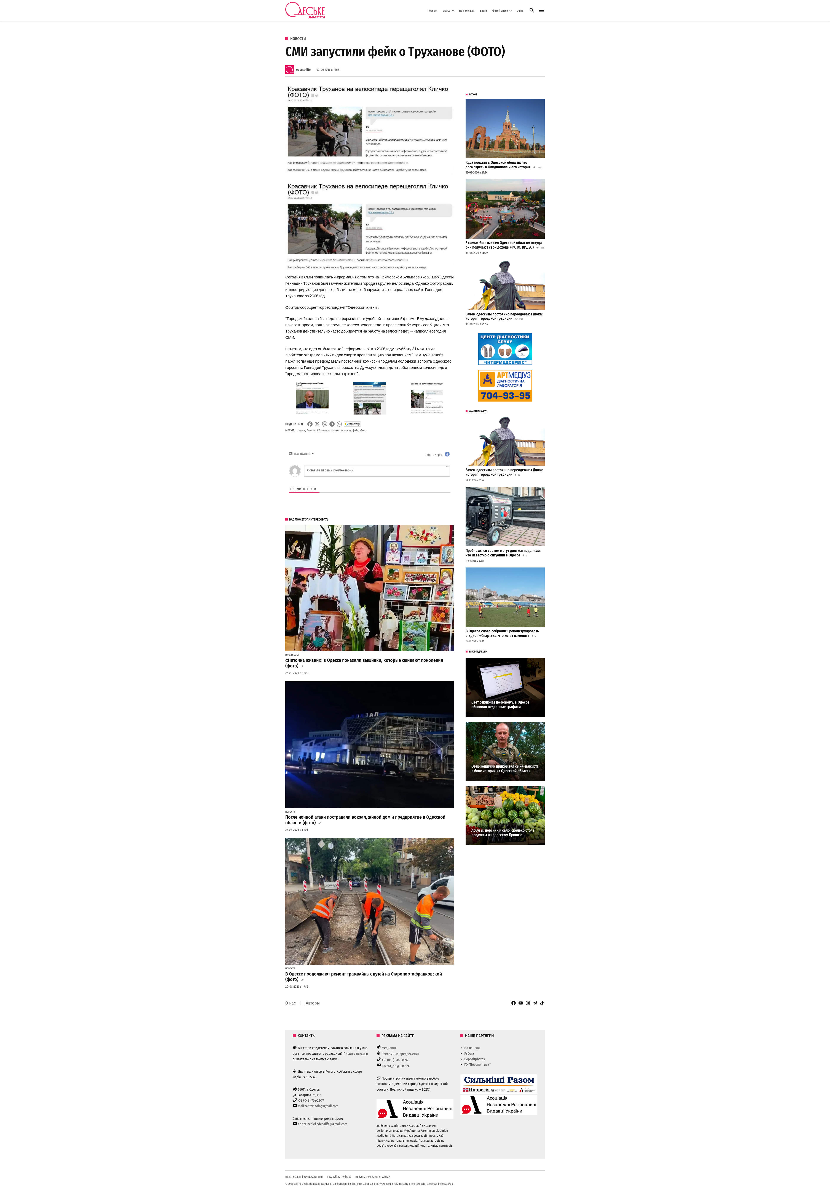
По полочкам (466, 10)
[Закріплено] (541, 10)
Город (288, 655)
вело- (302, 430)
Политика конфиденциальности (304, 1176)
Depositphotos (474, 1059)
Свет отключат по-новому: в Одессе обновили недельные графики (500, 704)
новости (346, 430)
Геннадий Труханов (318, 430)
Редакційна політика (339, 1176)
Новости (432, 10)
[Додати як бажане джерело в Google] (352, 424)
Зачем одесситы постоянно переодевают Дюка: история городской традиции (504, 316)
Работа (469, 1053)
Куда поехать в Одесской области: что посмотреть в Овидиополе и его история (498, 164)
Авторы (313, 1003)
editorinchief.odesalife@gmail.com (322, 1124)
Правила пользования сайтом (372, 1176)
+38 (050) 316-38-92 (395, 1060)
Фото (363, 430)
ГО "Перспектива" (477, 1064)
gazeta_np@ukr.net (395, 1066)
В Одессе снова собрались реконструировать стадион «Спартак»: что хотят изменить (502, 633)
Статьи (446, 10)
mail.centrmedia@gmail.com (318, 1106)
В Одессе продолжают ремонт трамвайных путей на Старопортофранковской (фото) (363, 976)
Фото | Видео (500, 10)
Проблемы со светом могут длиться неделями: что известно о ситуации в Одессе (503, 553)
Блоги (483, 10)
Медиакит (389, 1048)
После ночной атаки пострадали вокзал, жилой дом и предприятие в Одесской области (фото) (365, 820)
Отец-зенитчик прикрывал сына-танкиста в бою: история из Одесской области (505, 768)
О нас (520, 10)
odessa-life (303, 70)
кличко (335, 430)
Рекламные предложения (401, 1054)
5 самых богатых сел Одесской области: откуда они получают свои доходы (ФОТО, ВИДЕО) (504, 245)
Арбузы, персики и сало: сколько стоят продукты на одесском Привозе (502, 832)
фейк (356, 430)
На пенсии (472, 1048)
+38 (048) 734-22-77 (311, 1100)
